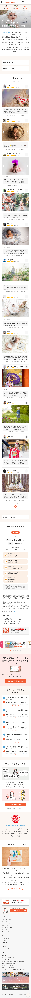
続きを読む (14, 705)
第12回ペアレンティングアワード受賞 (15, 825)
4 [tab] (17, 650)
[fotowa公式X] (6, 948)
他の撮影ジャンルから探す (10, 517)
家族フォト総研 (5, 931)
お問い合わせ (5, 942)
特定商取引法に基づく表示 (8, 965)
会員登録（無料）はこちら (15, 681)
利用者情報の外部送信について (9, 963)
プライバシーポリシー (7, 959)
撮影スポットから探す (8, 68)
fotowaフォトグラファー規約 (8, 957)
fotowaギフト (5, 921)
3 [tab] (15, 650)
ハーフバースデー (8, 894)
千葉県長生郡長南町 (7, 32)
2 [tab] (13, 650)
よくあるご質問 (5, 940)
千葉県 (14, 894)
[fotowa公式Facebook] (8, 948)
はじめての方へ (5, 938)
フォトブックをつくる (15, 888)
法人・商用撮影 (5, 929)
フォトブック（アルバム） (8, 923)
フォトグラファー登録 (7, 927)
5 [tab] (20, 650)
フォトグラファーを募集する (15, 804)
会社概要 (4, 994)
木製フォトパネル (6, 925)
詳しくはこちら (14, 609)
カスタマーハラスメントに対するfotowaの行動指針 (13, 969)
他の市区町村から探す (8, 62)
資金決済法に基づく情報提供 (8, 967)
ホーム (3, 894)
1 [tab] (10, 650)
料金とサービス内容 (6, 919)
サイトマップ (10, 994)
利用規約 (7, 594)
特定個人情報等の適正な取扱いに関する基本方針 (13, 961)
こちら (14, 611)
